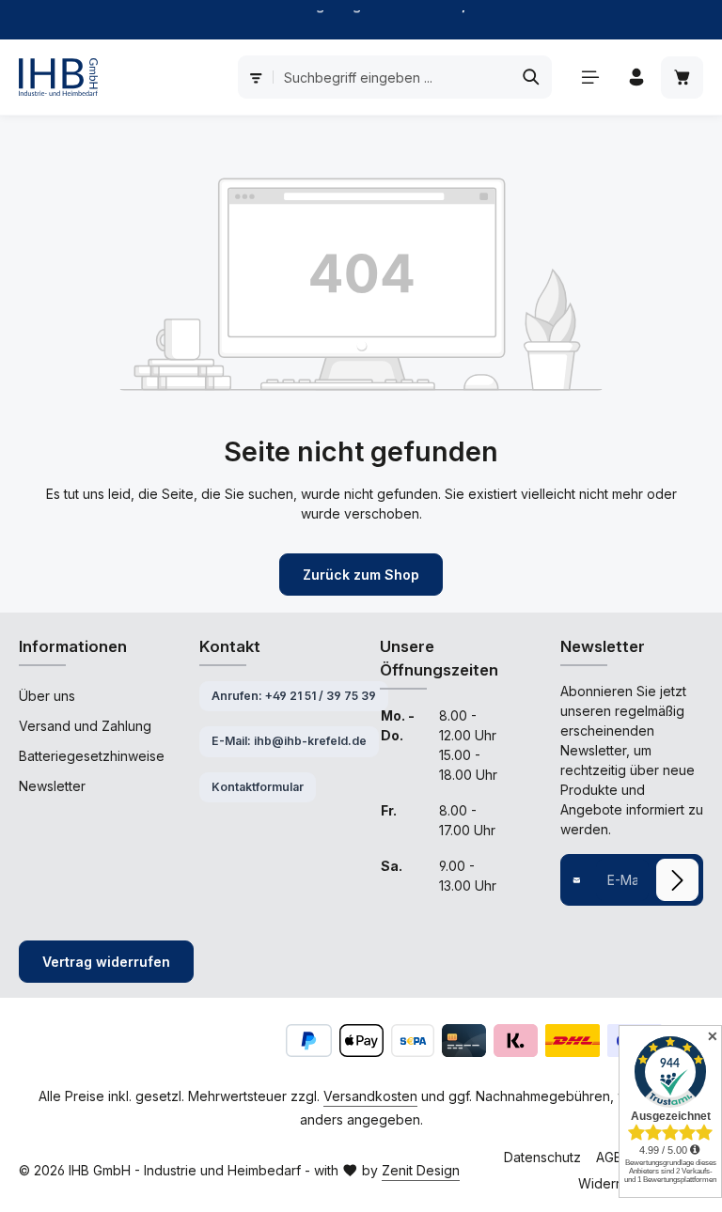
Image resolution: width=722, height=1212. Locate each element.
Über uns (47, 696)
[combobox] (393, 77)
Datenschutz (542, 1157)
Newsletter (52, 786)
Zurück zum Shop (361, 575)
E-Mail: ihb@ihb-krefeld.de (289, 741)
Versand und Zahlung (85, 726)
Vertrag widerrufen (106, 962)
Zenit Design (421, 1170)
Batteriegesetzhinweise (92, 756)
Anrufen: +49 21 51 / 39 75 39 (294, 696)
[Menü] (590, 77)
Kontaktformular (258, 787)
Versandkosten (370, 1096)
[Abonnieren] (677, 880)
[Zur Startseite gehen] (58, 77)
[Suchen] (531, 77)
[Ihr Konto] (636, 77)
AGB (609, 1157)
